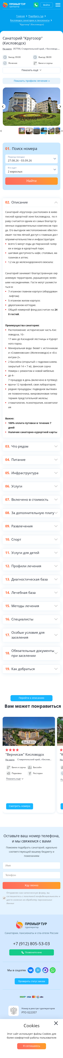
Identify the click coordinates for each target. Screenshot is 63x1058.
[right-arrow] (60, 106)
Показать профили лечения (30, 80)
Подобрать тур (35, 16)
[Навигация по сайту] (57, 5)
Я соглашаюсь (31, 1046)
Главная (20, 16)
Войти (46, 4)
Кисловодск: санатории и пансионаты (30, 20)
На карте (7, 48)
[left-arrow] (3, 106)
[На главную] (14, 5)
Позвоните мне (33, 952)
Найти (31, 180)
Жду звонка (31, 885)
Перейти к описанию (31, 698)
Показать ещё (30, 70)
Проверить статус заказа (31, 981)
